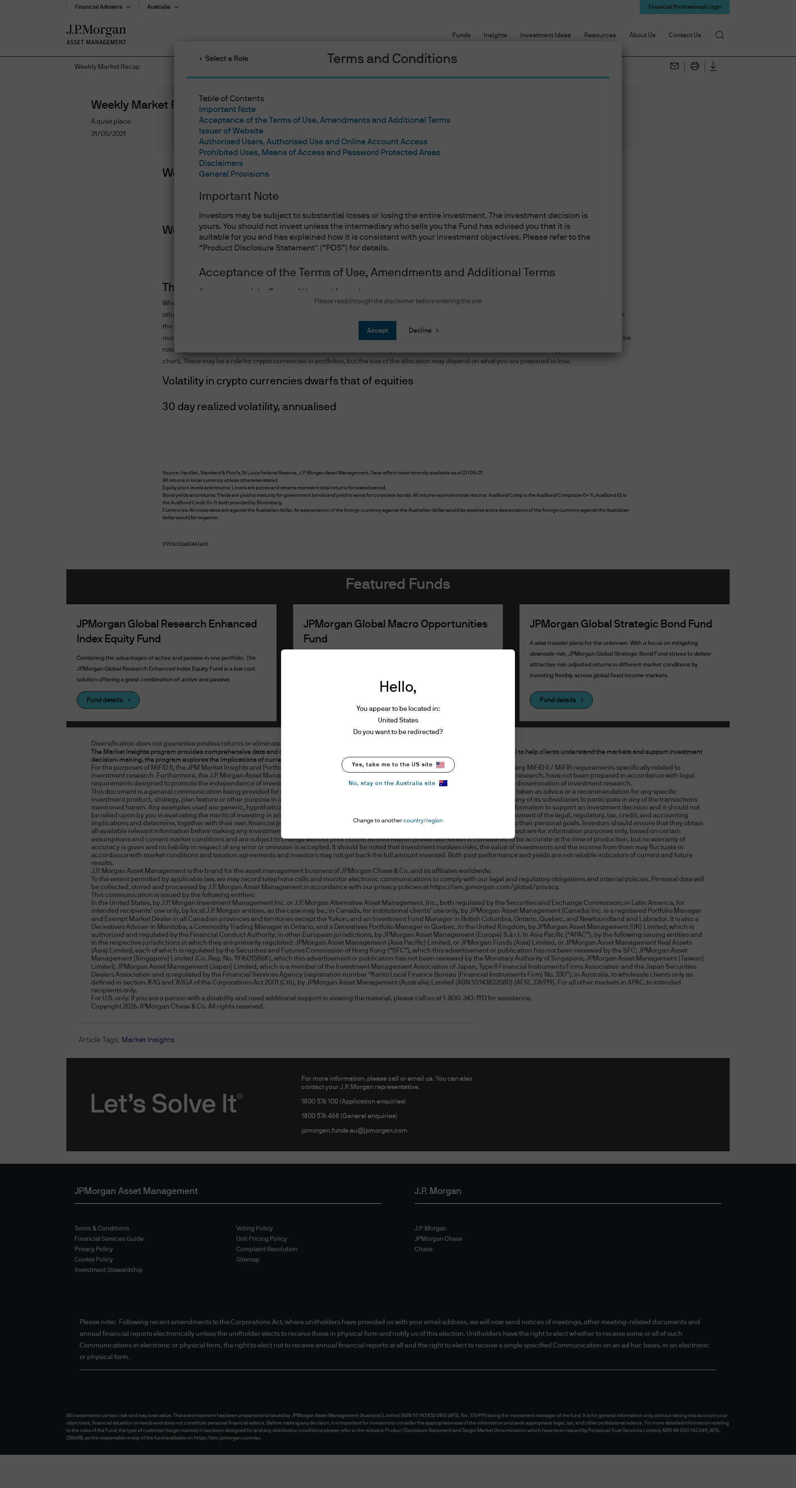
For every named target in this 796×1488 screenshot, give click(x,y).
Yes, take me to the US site (392, 765)
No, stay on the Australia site (392, 783)
